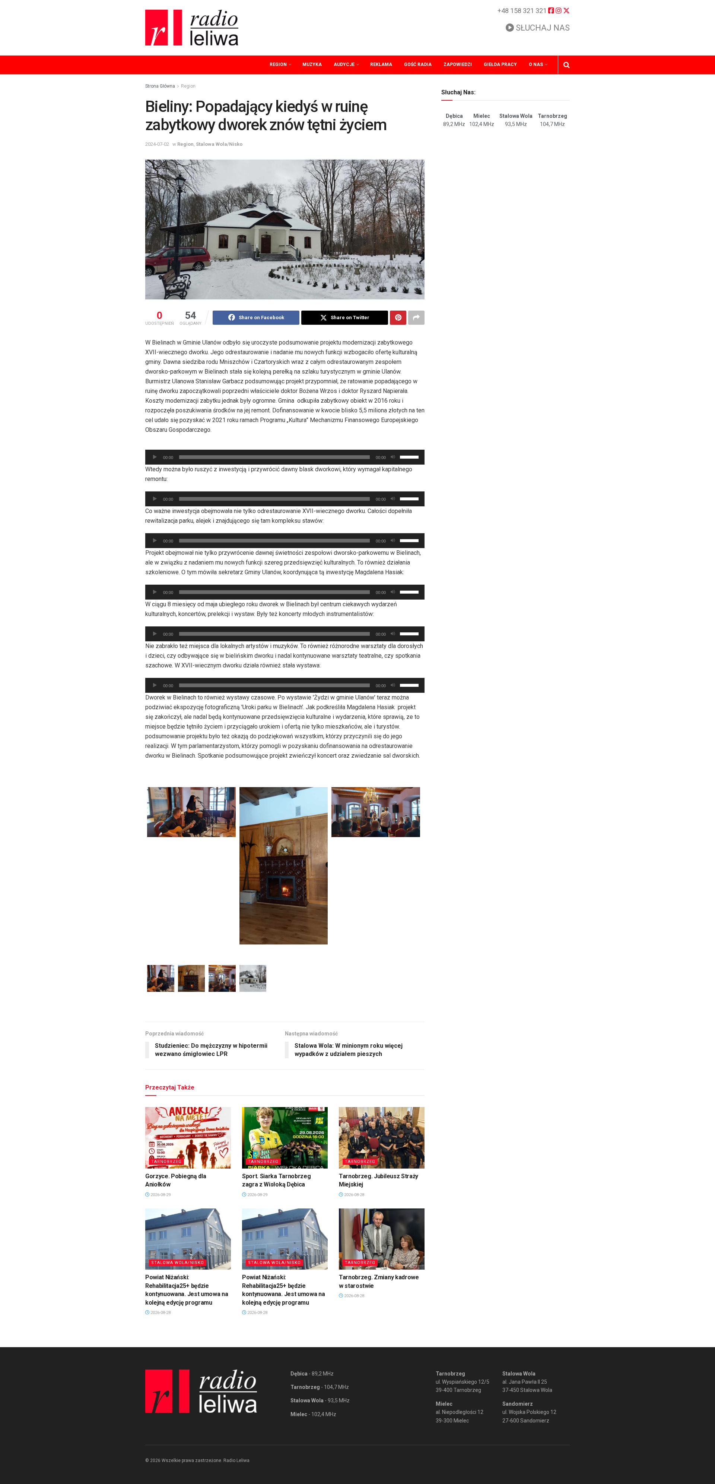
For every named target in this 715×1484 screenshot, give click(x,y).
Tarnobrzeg (166, 1161)
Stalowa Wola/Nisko (219, 144)
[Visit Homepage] (191, 27)
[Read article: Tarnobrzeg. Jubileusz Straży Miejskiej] (382, 1137)
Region (278, 64)
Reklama (381, 64)
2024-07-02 (157, 144)
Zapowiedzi (458, 64)
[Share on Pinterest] (398, 318)
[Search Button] (566, 65)
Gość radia (418, 64)
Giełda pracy (500, 64)
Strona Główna (160, 86)
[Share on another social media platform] (416, 318)
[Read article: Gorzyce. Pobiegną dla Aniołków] (188, 1137)
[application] (285, 457)
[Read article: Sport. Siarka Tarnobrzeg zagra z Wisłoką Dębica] (285, 1137)
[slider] (410, 456)
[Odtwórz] (155, 457)
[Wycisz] (393, 457)
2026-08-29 (160, 1194)
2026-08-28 (353, 1194)
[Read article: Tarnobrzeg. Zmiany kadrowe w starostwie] (382, 1239)
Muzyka (312, 64)
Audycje (344, 64)
